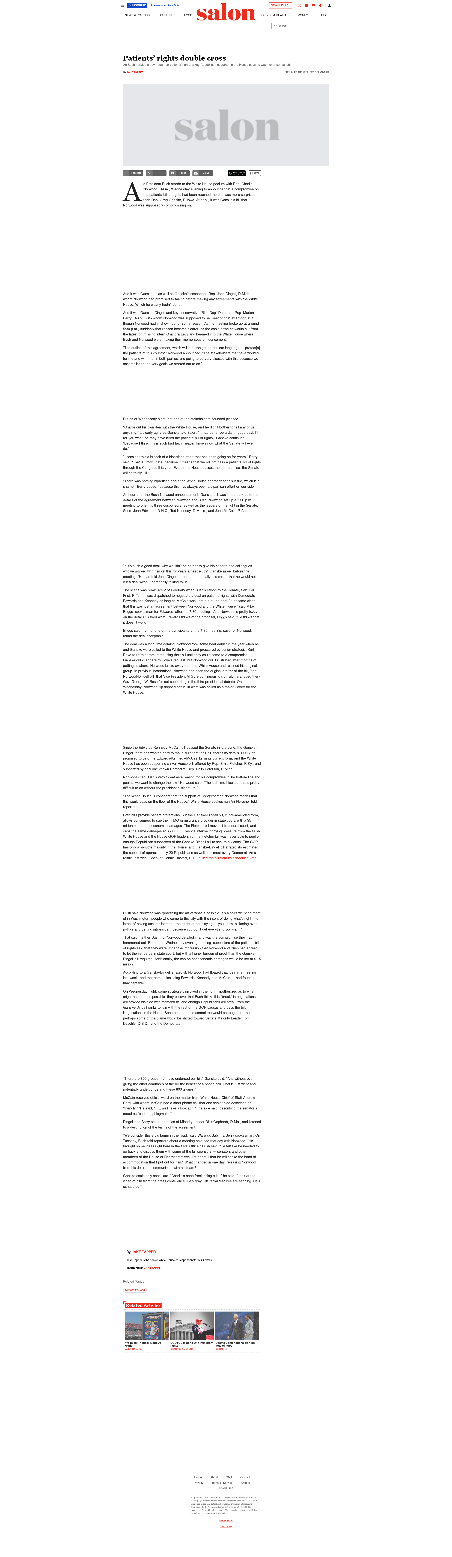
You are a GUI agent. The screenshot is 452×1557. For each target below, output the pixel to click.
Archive (246, 1483)
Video (323, 15)
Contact (245, 1477)
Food (188, 15)
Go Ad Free (226, 1488)
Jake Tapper (135, 72)
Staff (229, 1477)
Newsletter (281, 5)
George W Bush (135, 1290)
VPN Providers (226, 1521)
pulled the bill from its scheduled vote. (227, 858)
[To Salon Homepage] (226, 12)
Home (198, 1477)
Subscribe (137, 5)
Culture (167, 15)
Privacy (198, 1483)
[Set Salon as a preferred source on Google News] (237, 173)
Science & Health (273, 15)
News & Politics (137, 15)
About (214, 1477)
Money (303, 15)
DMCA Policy (226, 1527)
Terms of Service (222, 1483)
